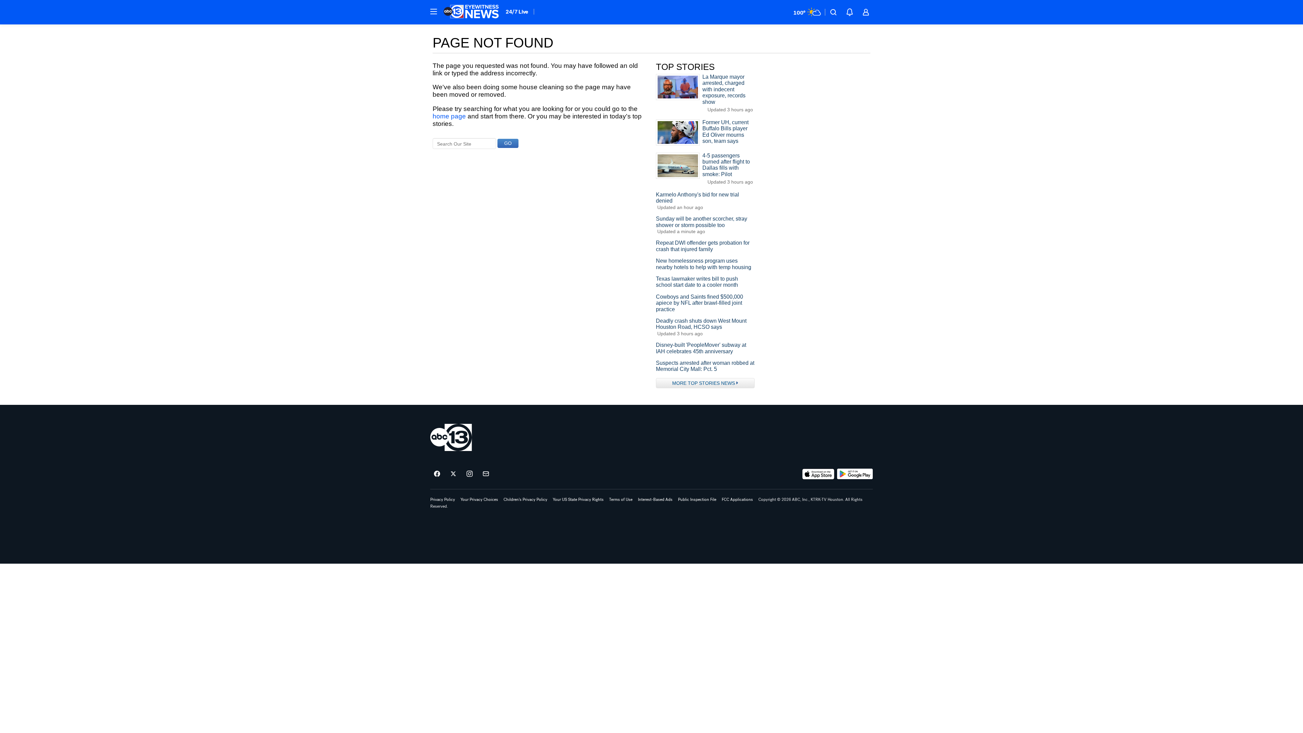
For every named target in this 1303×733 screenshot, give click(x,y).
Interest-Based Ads (655, 499)
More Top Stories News (703, 383)
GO (508, 143)
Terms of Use (620, 499)
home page (449, 116)
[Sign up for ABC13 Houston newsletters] (486, 474)
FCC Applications (737, 499)
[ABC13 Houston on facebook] (437, 474)
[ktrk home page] (451, 437)
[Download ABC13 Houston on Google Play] (855, 474)
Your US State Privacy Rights (578, 499)
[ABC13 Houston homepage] (471, 12)
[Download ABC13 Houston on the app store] (818, 474)
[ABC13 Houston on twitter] (453, 474)
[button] (434, 11)
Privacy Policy (442, 499)
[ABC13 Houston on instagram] (469, 474)
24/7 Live (517, 11)
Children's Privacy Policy (525, 499)
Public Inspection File (697, 499)
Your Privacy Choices (479, 499)
